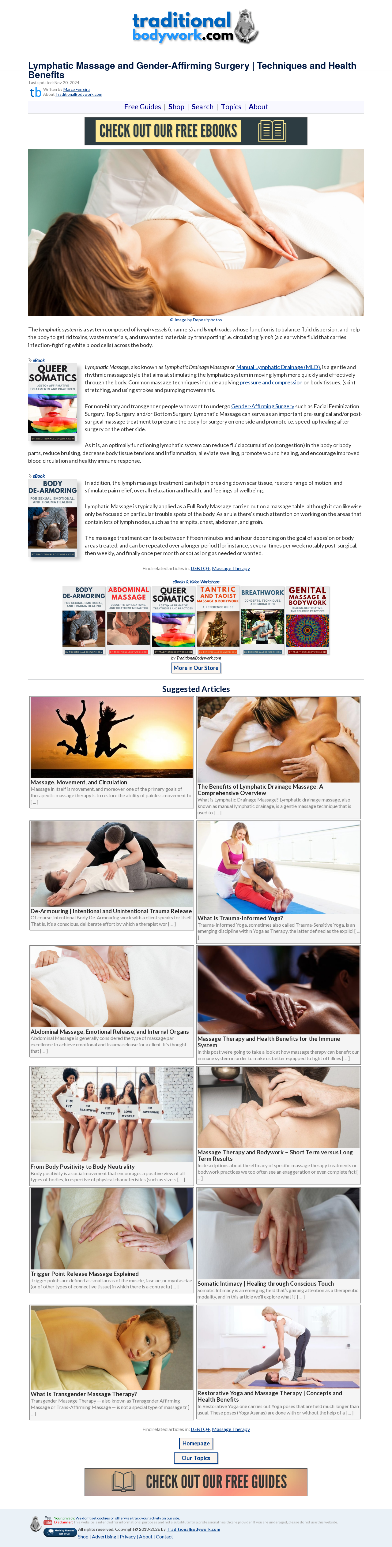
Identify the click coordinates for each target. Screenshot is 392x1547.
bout (258, 106)
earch (204, 106)
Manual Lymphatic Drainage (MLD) (278, 367)
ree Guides (144, 106)
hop (177, 106)
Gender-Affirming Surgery (262, 406)
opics (232, 106)
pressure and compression (271, 382)
